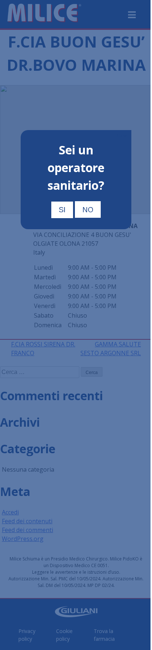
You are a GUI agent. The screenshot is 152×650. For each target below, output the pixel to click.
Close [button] (122, 135)
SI (62, 210)
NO (87, 209)
